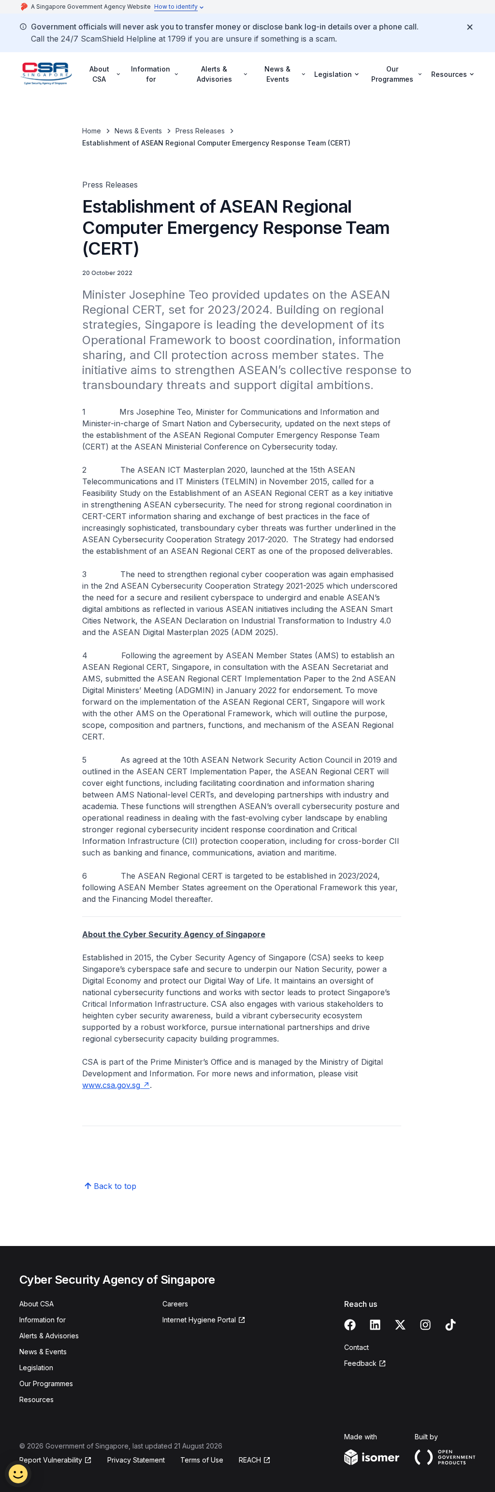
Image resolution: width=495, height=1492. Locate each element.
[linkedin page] (375, 1325)
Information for (42, 1320)
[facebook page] (350, 1325)
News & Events (138, 131)
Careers (175, 1304)
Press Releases (200, 131)
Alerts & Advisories (49, 1336)
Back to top (115, 1186)
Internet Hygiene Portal (199, 1320)
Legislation (36, 1367)
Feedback (360, 1363)
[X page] (400, 1325)
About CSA (36, 1304)
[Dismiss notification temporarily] (469, 27)
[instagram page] (425, 1325)
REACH (250, 1460)
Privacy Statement (136, 1460)
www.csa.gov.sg (111, 1085)
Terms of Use (201, 1460)
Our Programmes (46, 1383)
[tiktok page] (450, 1325)
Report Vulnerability (50, 1460)
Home (91, 131)
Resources (36, 1399)
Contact (356, 1347)
